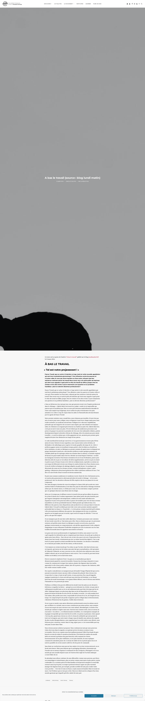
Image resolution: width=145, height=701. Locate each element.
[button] (127, 4)
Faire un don (97, 3)
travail (71, 680)
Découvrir (47, 3)
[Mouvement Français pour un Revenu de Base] (12, 4)
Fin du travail (63, 680)
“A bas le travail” (71, 357)
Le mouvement (68, 3)
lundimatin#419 (94, 357)
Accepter (94, 696)
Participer (80, 3)
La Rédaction (85, 181)
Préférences (133, 696)
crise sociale (55, 680)
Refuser (113, 696)
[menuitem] (48, 4)
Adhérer (88, 3)
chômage (48, 680)
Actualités (58, 3)
